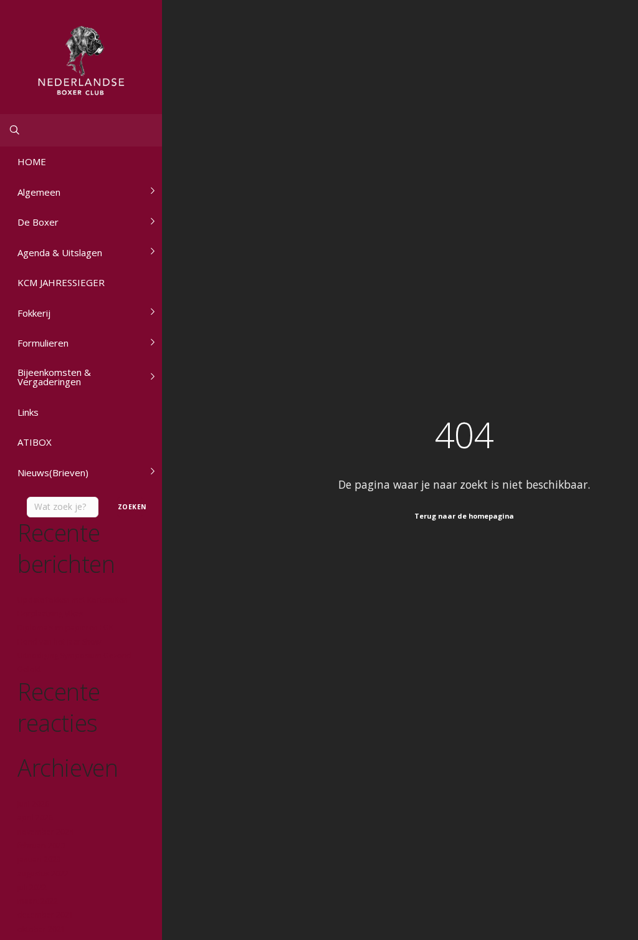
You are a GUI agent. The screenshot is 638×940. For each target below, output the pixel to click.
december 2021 (45, 914)
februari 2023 (41, 845)
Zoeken (130, 506)
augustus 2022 (43, 873)
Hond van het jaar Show (59, 641)
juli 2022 (32, 887)
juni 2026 (33, 804)
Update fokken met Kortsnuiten (72, 600)
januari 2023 (39, 859)
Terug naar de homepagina (464, 515)
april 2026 (35, 817)
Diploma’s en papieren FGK (65, 627)
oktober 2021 (41, 929)
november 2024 (45, 832)
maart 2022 (37, 901)
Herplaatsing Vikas (50, 613)
